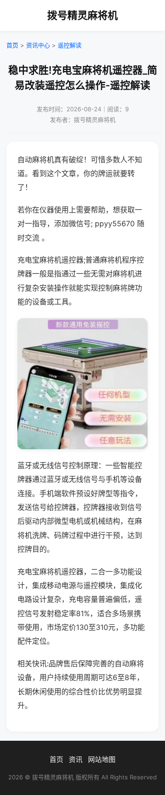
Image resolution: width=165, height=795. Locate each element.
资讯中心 (38, 45)
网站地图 (102, 759)
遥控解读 (70, 45)
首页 (12, 45)
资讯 (75, 759)
